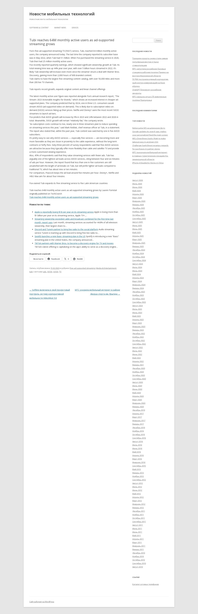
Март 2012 (137, 500)
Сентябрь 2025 (139, 218)
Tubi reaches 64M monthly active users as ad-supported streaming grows (64, 197)
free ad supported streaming (82, 268)
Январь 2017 (138, 424)
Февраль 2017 (138, 420)
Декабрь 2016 (138, 427)
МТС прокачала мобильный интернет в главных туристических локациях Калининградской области (150, 156)
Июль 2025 (137, 225)
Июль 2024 (137, 267)
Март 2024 (137, 281)
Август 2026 (137, 180)
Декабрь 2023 (138, 291)
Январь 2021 (138, 365)
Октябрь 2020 (138, 375)
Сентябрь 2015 (139, 466)
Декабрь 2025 (138, 208)
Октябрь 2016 (138, 434)
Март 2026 (137, 197)
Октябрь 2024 (138, 257)
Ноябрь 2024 (138, 253)
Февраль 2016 (138, 462)
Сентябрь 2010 (139, 563)
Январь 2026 (138, 204)
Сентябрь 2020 (139, 378)
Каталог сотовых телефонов (145, 584)
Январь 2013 (138, 472)
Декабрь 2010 (138, 553)
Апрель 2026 (138, 194)
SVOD (55, 271)
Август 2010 (137, 567)
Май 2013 (136, 469)
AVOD (49, 271)
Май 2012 (136, 493)
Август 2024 (137, 264)
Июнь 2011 (137, 532)
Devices (75, 27)
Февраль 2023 (138, 326)
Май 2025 (136, 232)
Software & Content (39, 27)
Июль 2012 (137, 486)
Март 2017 (137, 417)
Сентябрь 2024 (139, 260)
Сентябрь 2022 (139, 344)
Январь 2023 (138, 330)
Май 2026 (136, 190)
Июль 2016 (137, 445)
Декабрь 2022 (138, 333)
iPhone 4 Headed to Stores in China (148, 163)
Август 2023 (137, 305)
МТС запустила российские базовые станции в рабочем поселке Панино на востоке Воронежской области (150, 72)
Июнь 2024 (137, 270)
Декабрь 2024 (138, 250)
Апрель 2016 (138, 455)
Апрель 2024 (138, 277)
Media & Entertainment (106, 268)
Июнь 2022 (137, 354)
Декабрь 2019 (138, 410)
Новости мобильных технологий (62, 14)
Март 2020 (137, 399)
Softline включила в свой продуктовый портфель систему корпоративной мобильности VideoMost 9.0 (49, 293)
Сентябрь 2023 (139, 302)
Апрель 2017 (138, 413)
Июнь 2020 (137, 389)
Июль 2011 (137, 528)
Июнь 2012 (137, 490)
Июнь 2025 (137, 229)
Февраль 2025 (138, 243)
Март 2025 (137, 239)
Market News (60, 27)
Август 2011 (137, 525)
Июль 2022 (137, 351)
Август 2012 (137, 483)
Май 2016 (136, 452)
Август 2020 (137, 382)
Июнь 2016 (137, 448)
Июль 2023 (137, 309)
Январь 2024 (138, 288)
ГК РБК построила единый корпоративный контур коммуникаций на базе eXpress (150, 83)
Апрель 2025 (138, 236)
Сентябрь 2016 (139, 438)
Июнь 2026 (137, 187)
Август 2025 (137, 222)
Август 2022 (137, 347)
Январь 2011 (138, 549)
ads (44, 271)
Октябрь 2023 (138, 298)
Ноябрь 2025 (138, 211)
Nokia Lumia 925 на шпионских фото (148, 128)
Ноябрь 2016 (138, 431)
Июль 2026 (137, 183)
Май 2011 (136, 535)
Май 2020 (136, 392)
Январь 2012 (138, 507)
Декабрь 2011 (138, 511)
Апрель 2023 (138, 319)
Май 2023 (136, 316)
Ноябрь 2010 (138, 556)
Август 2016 (137, 441)
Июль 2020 (137, 385)
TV (60, 271)
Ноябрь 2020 (138, 371)
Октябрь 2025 (138, 215)
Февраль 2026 (138, 201)
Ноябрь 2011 (138, 514)
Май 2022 (136, 358)
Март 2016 (137, 459)
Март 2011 (137, 542)
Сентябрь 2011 (139, 521)
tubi (31, 271)
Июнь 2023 (137, 312)
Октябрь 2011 (138, 518)
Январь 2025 (138, 246)
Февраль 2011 (138, 546)
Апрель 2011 (138, 539)
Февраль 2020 (138, 403)
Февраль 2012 (138, 504)
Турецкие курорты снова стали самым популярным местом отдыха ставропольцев (150, 62)
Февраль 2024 (138, 284)
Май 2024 (136, 274)
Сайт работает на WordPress (41, 602)
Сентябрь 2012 (139, 479)
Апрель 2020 (138, 396)
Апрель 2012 (138, 497)
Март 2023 (137, 323)
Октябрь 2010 (138, 560)
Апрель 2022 (138, 361)
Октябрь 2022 (138, 340)
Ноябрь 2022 (138, 337)
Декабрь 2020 (138, 368)
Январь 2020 (138, 406)
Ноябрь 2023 (138, 295)
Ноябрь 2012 (138, 476)
